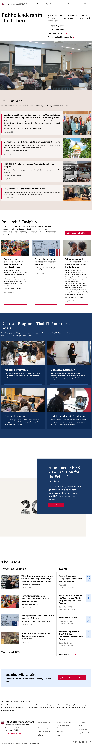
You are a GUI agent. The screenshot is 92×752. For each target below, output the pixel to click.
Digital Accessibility (85, 733)
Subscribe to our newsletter (72, 678)
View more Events (66, 654)
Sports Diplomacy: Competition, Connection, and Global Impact (70, 578)
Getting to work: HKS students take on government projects (32, 142)
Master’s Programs (56, 26)
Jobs (58, 735)
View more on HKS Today (77, 233)
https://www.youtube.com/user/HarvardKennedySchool (83, 742)
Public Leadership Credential (60, 37)
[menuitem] (23, 4)
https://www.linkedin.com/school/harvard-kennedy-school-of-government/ (79, 742)
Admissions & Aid (35, 4)
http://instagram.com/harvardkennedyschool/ (86, 742)
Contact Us (82, 722)
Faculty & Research (49, 4)
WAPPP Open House (68, 617)
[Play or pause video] (88, 45)
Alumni (75, 4)
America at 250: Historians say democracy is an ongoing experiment (35, 636)
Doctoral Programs (56, 29)
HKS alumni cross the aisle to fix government (25, 189)
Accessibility (82, 729)
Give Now (60, 731)
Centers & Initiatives (64, 4)
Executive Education (56, 33)
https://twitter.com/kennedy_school (76, 742)
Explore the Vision (56, 505)
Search (89, 4)
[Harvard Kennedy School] (12, 4)
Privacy (80, 726)
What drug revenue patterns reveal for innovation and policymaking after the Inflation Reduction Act (37, 578)
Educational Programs (23, 3)
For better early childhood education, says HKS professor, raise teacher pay (35, 598)
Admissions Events (44, 731)
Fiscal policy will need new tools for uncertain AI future (46, 261)
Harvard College (34, 743)
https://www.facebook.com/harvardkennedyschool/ (73, 742)
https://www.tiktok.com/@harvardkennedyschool (90, 742)
